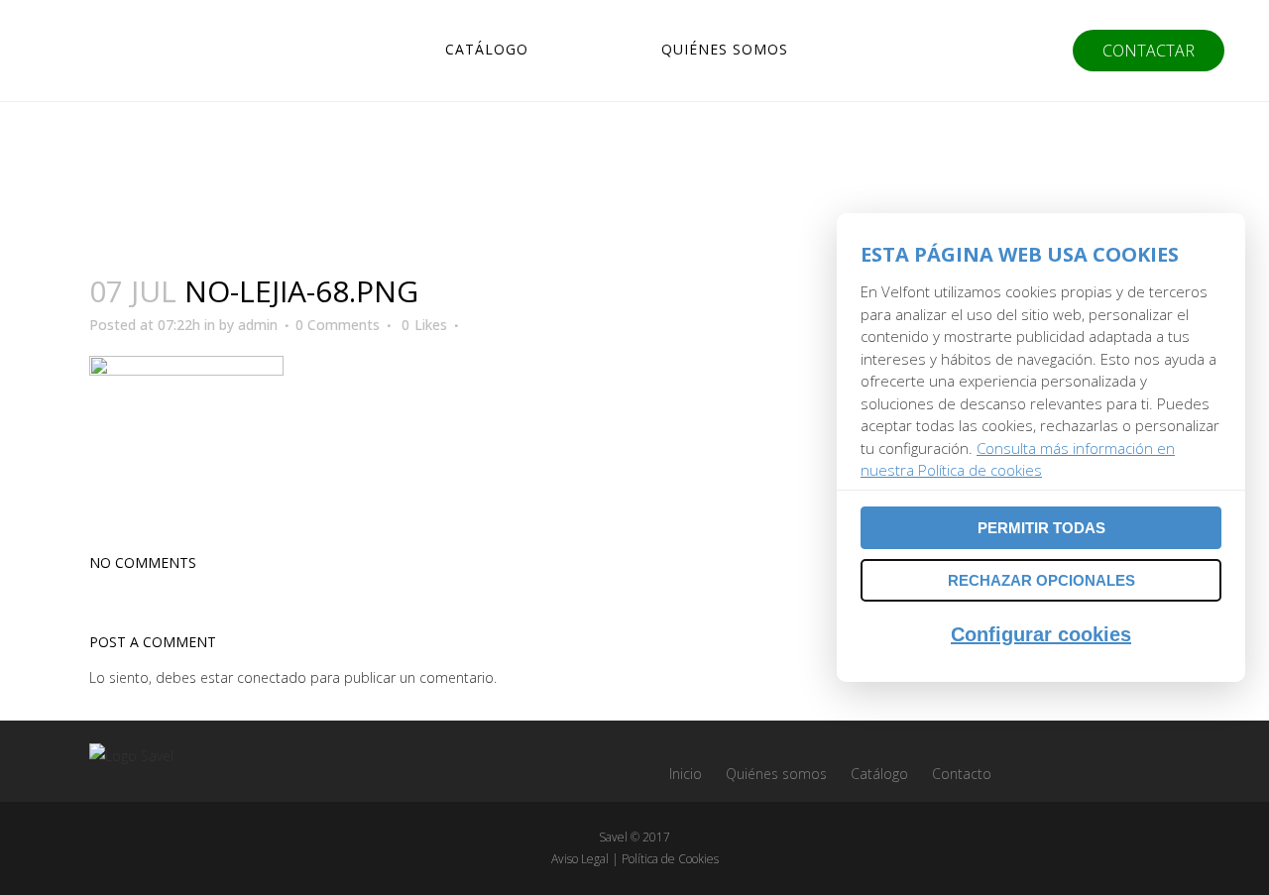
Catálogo (879, 773)
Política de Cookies (670, 858)
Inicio (685, 773)
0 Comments (337, 324)
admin (258, 324)
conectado (271, 677)
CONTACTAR (1148, 50)
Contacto (961, 773)
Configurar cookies (1041, 634)
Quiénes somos (776, 773)
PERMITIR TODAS (1041, 527)
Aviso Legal (580, 858)
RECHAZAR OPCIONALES (1041, 580)
